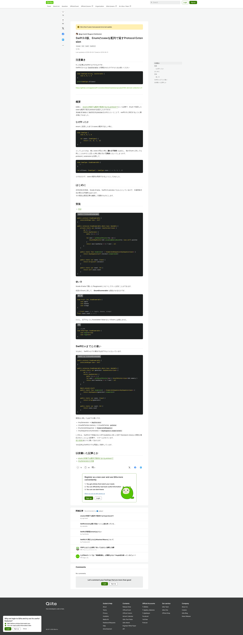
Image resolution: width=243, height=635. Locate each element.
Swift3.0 (92, 46)
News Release (186, 616)
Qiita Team (165, 607)
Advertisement (107, 629)
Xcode (78, 46)
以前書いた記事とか (160, 82)
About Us (185, 607)
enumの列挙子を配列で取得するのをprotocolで (100, 107)
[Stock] (63, 20)
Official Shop (166, 613)
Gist (79, 209)
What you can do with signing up (95, 493)
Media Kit (106, 619)
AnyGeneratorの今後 (86, 461)
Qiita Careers (111, 6)
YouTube (145, 619)
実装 (155, 74)
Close (25, 628)
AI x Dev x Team (125, 6)
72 (63, 15)
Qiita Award (126, 622)
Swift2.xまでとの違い (161, 79)
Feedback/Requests (109, 622)
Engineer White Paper (129, 626)
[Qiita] (49, 2)
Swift (87, 46)
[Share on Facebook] (63, 34)
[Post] (63, 28)
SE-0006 (79, 440)
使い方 (158, 77)
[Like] (63, 12)
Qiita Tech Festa (128, 619)
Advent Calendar (128, 616)
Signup (193, 2)
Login (185, 2)
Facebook (145, 616)
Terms (105, 610)
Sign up (16, 629)
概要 (155, 66)
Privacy (105, 613)
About (105, 607)
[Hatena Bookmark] (63, 40)
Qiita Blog (185, 613)
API (124, 629)
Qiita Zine (165, 610)
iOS (83, 46)
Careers (184, 610)
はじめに (157, 71)
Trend (49, 6)
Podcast (145, 622)
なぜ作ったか (160, 68)
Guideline (106, 616)
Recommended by (90, 511)
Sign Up (113, 584)
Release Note (127, 607)
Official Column (87, 6)
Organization (99, 6)
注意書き (157, 63)
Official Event (74, 6)
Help (104, 626)
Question (65, 6)
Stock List (56, 6)
